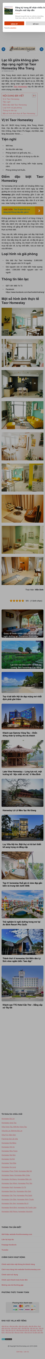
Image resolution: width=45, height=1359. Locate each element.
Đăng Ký (14, 24)
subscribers (13, 28)
